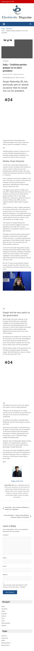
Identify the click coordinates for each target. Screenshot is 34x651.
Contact (3, 625)
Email (5, 566)
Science (3, 616)
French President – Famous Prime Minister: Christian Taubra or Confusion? (16, 516)
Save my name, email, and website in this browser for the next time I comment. (15, 586)
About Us (4, 636)
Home (3, 606)
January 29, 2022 (8, 74)
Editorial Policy (5, 643)
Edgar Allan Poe (19, 74)
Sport (3, 621)
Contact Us (4, 638)
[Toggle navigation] (3, 24)
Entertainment (5, 623)
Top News (5, 61)
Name (5, 558)
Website (5, 574)
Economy (4, 613)
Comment (6, 535)
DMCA (3, 640)
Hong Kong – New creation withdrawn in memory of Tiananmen (17, 508)
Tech (2, 618)
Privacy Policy (5, 645)
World (3, 611)
